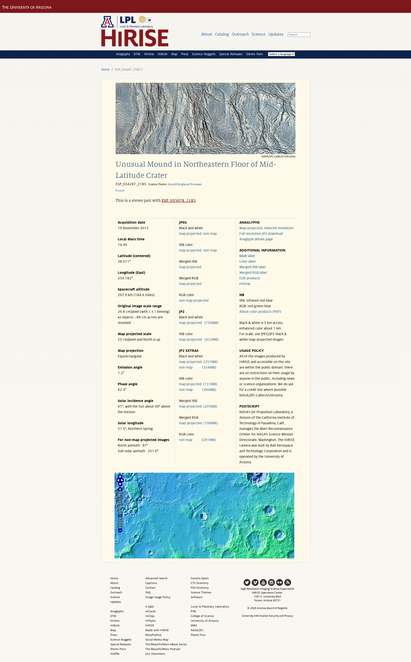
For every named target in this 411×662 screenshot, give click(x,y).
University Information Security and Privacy (267, 615)
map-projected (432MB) (199, 340)
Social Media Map (156, 639)
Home (105, 69)
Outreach (240, 34)
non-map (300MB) (197, 390)
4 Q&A (149, 606)
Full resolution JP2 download (261, 234)
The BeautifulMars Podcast (162, 649)
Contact (150, 587)
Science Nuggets (203, 54)
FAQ (148, 592)
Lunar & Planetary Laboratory (210, 606)
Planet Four (198, 634)
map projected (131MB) (198, 384)
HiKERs (114, 653)
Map (174, 54)
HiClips (150, 616)
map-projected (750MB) (199, 323)
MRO (194, 625)
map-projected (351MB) (198, 362)
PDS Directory (200, 587)
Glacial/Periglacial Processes (185, 184)
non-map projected (193, 300)
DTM (137, 54)
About (206, 34)
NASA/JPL (197, 630)
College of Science (202, 616)
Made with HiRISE (157, 630)
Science (258, 34)
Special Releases (230, 54)
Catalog (222, 34)
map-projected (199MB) (198, 423)
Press (184, 54)
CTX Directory (199, 583)
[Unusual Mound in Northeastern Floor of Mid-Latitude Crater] (205, 153)
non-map (210, 234)
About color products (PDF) (260, 312)
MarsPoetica (153, 634)
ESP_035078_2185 (179, 200)
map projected (190, 234)
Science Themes (201, 592)
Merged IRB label (252, 267)
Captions (151, 583)
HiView (149, 54)
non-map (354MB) (197, 367)
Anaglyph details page (256, 239)
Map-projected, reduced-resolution (266, 228)
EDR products (249, 278)
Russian (120, 190)
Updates (275, 34)
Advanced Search (156, 578)
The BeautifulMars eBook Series (166, 644)
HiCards (150, 611)
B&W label (247, 256)
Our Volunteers (155, 653)
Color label (247, 261)
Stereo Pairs (254, 54)
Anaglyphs (123, 54)
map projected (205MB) (198, 406)
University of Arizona (205, 620)
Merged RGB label (253, 273)
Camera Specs (200, 578)
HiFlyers (150, 620)
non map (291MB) (197, 440)
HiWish (162, 54)
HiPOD (149, 625)
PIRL (194, 611)
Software (196, 597)
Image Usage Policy (157, 597)
